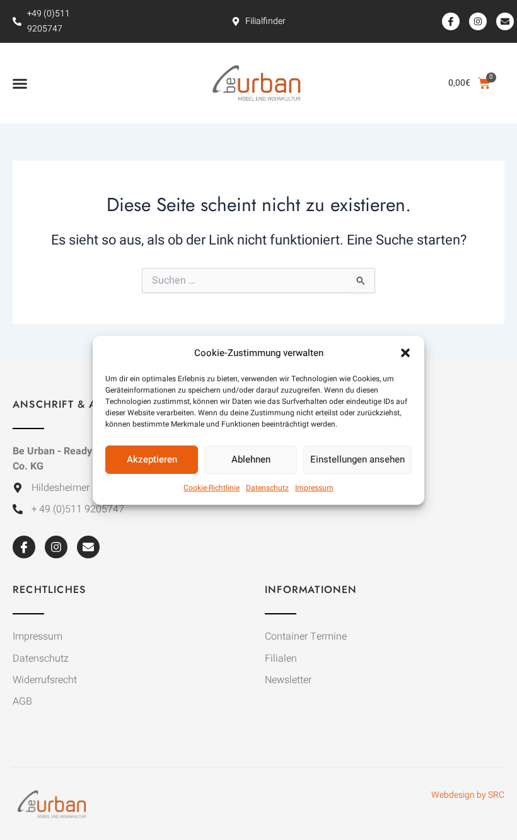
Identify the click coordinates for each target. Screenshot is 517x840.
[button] (405, 352)
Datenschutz (267, 487)
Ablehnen (250, 459)
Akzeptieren (152, 459)
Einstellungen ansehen (357, 459)
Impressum (314, 487)
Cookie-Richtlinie (211, 487)
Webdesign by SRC (467, 795)
